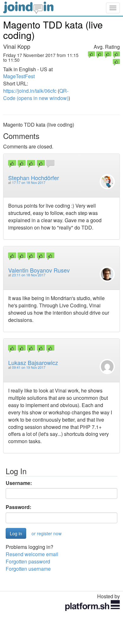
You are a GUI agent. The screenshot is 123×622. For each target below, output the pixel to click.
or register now (47, 533)
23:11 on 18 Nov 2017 (28, 275)
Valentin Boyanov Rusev (39, 270)
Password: (18, 507)
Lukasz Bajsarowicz (33, 362)
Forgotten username (28, 568)
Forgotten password (28, 561)
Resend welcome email (32, 554)
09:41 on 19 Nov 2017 (28, 367)
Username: (19, 483)
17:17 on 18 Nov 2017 (28, 182)
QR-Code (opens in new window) (35, 94)
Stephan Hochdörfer (33, 177)
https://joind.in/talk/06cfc (29, 90)
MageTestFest (19, 76)
